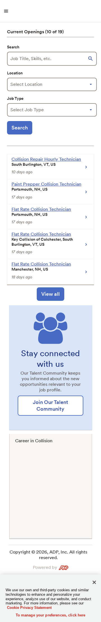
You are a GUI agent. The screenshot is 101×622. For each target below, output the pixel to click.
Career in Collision (33, 440)
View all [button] (50, 294)
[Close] (94, 582)
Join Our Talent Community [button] (50, 405)
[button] (91, 58)
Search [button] (20, 128)
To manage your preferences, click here (51, 615)
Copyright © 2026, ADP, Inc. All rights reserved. (48, 554)
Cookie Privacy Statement (29, 608)
